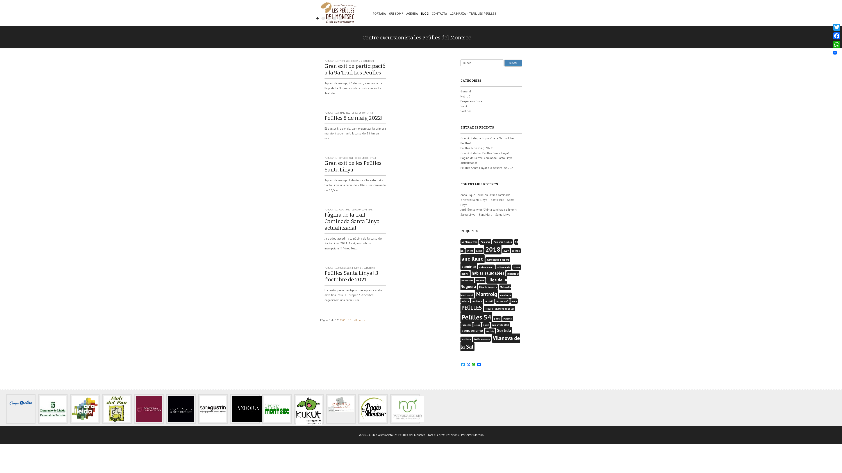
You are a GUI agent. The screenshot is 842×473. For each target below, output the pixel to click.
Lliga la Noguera (488, 287)
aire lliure (472, 258)
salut (486, 325)
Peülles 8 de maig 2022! (354, 118)
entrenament (486, 267)
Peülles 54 (476, 317)
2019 (506, 250)
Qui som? (396, 14)
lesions (480, 280)
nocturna (477, 301)
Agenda (412, 14)
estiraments (503, 267)
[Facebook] (836, 36)
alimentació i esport (498, 259)
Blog (424, 14)
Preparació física (471, 101)
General (465, 91)
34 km (470, 250)
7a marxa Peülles (502, 242)
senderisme (472, 330)
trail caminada (482, 339)
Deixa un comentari (363, 61)
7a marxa (485, 242)
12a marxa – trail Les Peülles (473, 14)
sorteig (490, 331)
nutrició (489, 301)
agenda (516, 250)
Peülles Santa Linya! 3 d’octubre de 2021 (487, 168)
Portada (379, 14)
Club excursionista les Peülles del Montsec (338, 12)
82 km (479, 250)
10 (349, 320)
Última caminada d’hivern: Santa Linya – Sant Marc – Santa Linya (487, 200)
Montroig (486, 294)
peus (514, 301)
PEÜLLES (472, 307)
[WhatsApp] (836, 44)
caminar (469, 266)
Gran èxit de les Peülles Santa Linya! (484, 153)
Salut (463, 106)
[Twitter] (836, 27)
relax (477, 325)
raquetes (466, 325)
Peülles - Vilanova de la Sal (499, 308)
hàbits (465, 273)
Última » (360, 320)
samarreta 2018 (500, 325)
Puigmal (507, 318)
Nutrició (465, 96)
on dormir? (502, 301)
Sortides (465, 111)
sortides (466, 339)
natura (465, 301)
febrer (516, 267)
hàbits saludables (488, 273)
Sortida (504, 330)
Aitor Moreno (475, 435)
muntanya (505, 295)
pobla (497, 318)
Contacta (439, 14)
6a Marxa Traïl (469, 242)
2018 (492, 249)
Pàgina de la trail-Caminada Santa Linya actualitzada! (352, 221)
